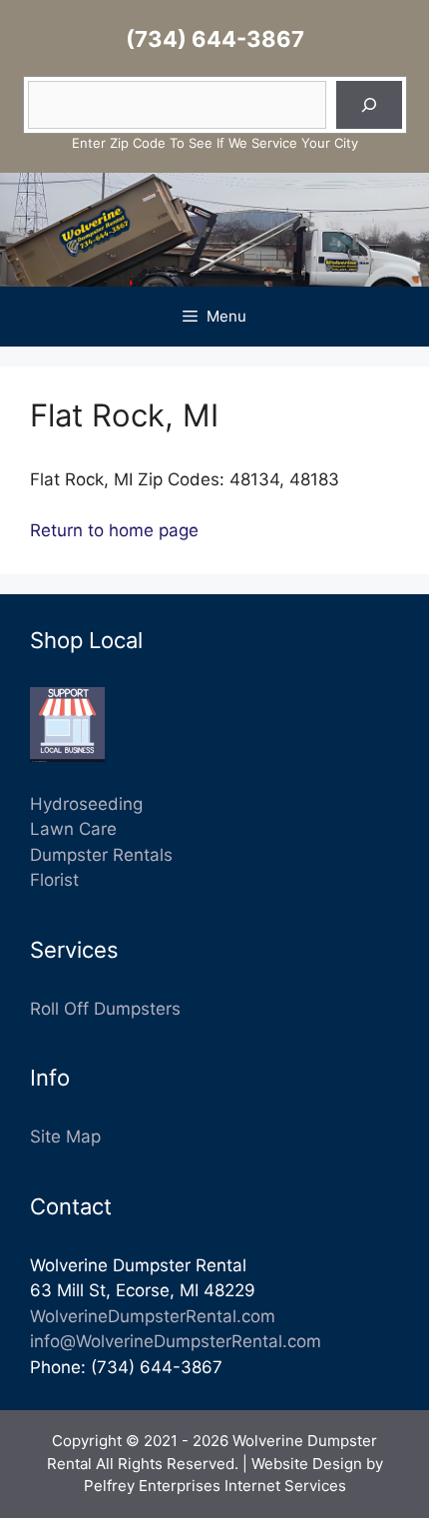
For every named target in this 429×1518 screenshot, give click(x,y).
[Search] (369, 105)
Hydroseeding (86, 804)
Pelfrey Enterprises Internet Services (215, 1485)
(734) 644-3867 (215, 39)
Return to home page (114, 530)
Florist (54, 880)
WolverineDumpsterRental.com (152, 1316)
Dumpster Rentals (101, 855)
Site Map (65, 1136)
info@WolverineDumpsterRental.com (175, 1341)
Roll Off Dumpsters (105, 1009)
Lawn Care (73, 829)
